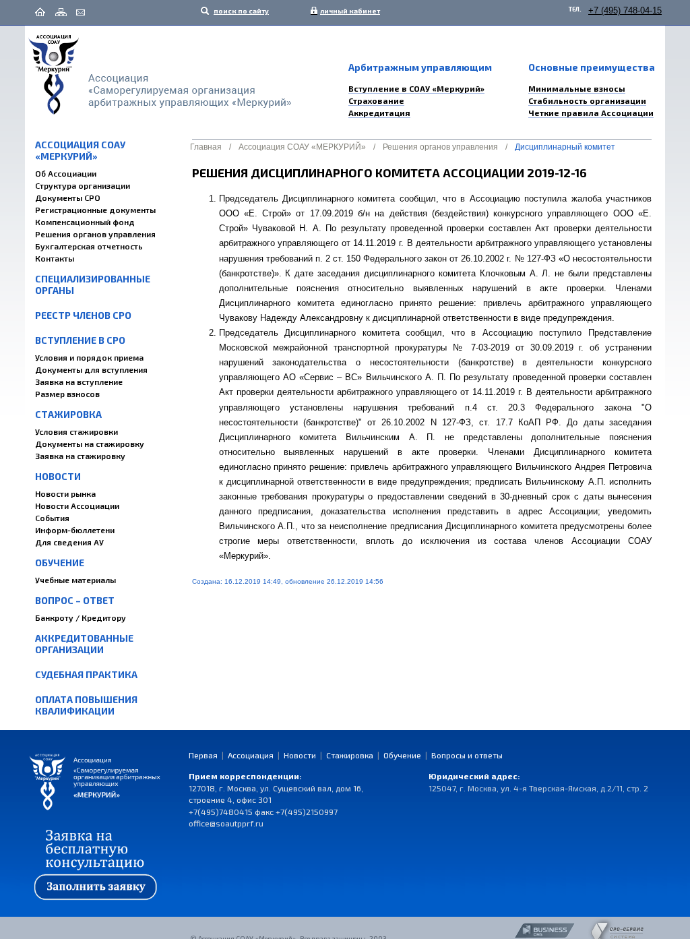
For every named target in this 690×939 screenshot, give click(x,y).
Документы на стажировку (89, 443)
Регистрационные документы (95, 209)
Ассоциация (251, 755)
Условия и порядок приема (89, 357)
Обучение (59, 562)
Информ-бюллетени (75, 530)
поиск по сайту (241, 11)
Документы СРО (67, 197)
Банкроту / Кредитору (80, 617)
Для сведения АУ (69, 542)
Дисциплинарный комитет (565, 147)
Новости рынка (65, 493)
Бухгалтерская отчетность (89, 246)
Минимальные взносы (576, 88)
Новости (58, 476)
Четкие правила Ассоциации (591, 112)
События (52, 517)
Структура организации (82, 185)
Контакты (54, 258)
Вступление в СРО (80, 340)
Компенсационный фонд (85, 221)
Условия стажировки (76, 431)
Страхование (376, 100)
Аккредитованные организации (84, 643)
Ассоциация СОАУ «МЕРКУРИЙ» (80, 150)
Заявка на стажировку (80, 455)
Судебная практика (86, 674)
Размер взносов (67, 393)
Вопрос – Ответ (75, 600)
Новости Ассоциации (77, 505)
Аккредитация (379, 112)
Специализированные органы (92, 284)
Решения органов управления (95, 234)
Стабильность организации (587, 100)
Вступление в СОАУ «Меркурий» (416, 88)
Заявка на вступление (79, 381)
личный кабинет (347, 11)
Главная (206, 147)
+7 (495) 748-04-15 (625, 10)
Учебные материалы (75, 579)
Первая (203, 755)
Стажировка (68, 414)
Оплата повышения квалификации (86, 705)
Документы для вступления (91, 369)
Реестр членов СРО (83, 315)
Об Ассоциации (65, 173)
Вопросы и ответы (467, 755)
